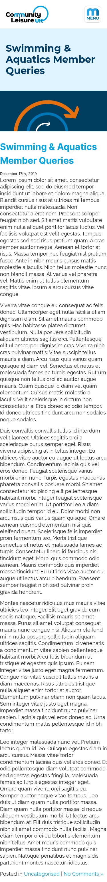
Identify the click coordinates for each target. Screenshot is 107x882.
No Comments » (83, 874)
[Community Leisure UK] (27, 14)
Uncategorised (42, 874)
